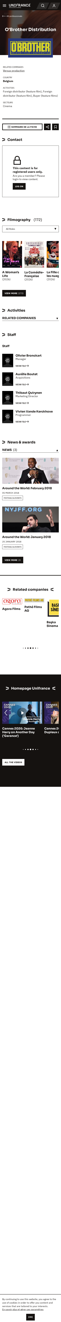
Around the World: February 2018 (27, 488)
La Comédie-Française (34, 274)
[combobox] (30, 229)
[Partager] (47, 127)
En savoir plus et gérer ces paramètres (23, 1309)
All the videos (13, 762)
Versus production (14, 70)
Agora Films (11, 609)
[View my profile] (54, 6)
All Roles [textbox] (10, 228)
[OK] (30, 1317)
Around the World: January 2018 (26, 537)
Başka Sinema (52, 624)
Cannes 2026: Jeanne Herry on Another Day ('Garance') (18, 732)
